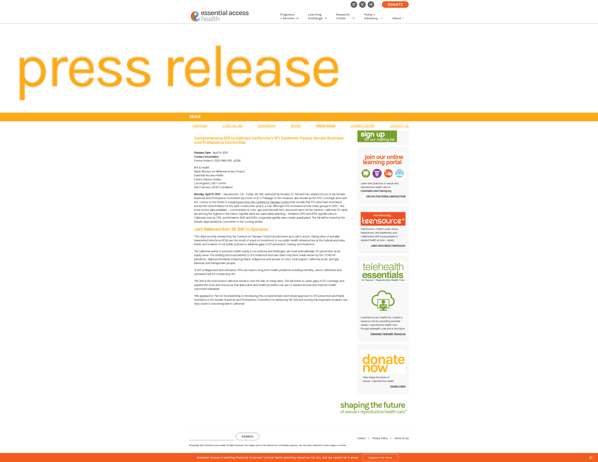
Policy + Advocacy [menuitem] (370, 16)
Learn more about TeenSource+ (388, 245)
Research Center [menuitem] (343, 16)
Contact (361, 438)
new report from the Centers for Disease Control (260, 202)
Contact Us (399, 126)
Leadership (266, 126)
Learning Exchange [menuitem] (315, 16)
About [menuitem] (396, 18)
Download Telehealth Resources (388, 333)
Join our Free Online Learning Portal (386, 196)
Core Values (232, 126)
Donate (395, 4)
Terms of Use (401, 438)
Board (296, 126)
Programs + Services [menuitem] (287, 16)
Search (248, 436)
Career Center (363, 126)
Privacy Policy (379, 438)
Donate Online (398, 386)
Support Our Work (380, 457)
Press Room (325, 126)
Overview (199, 126)
